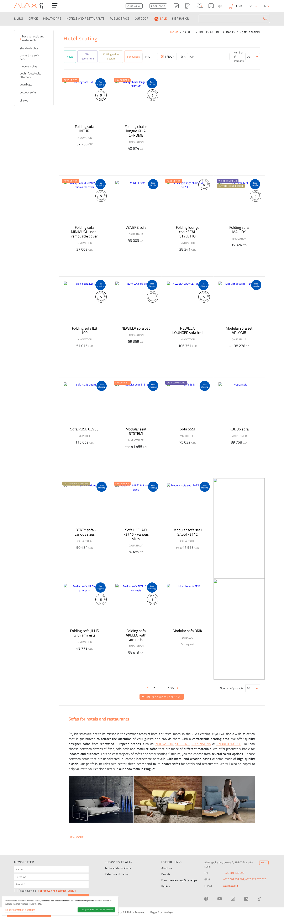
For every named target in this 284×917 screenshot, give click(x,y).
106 (171, 688)
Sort (183, 56)
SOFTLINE (182, 743)
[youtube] (219, 898)
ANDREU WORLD (228, 743)
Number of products (238, 56)
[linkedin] (246, 898)
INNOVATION (164, 743)
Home (174, 32)
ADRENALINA (201, 743)
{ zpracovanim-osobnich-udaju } (57, 891)
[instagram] (233, 898)
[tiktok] (259, 898)
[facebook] (206, 898)
